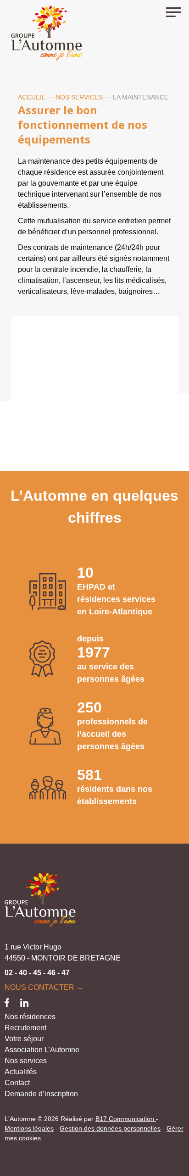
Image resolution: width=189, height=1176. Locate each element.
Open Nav (177, 11)
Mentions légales (29, 1128)
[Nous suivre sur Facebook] (7, 1002)
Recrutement (25, 1028)
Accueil (31, 97)
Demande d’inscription (41, 1094)
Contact (17, 1083)
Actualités (21, 1072)
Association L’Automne (42, 1050)
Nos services (79, 97)
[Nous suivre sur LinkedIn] (24, 1002)
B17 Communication (125, 1118)
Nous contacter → (44, 987)
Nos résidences (30, 1017)
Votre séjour (24, 1039)
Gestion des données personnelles (110, 1128)
